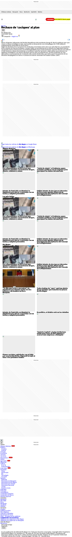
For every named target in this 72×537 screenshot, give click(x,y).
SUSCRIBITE (62, 19)
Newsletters (6, 458)
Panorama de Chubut (8, 484)
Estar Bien (5, 468)
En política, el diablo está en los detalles (53, 312)
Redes (2, 459)
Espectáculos (5, 466)
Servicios (3, 456)
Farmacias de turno (6, 515)
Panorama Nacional (7, 485)
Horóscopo (4, 472)
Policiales (3, 489)
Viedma (40, 12)
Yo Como (4, 477)
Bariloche (27, 12)
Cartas (3, 486)
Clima (3, 471)
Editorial (4, 479)
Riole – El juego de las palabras (10, 516)
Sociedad (3, 470)
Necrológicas (4, 512)
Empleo (2, 509)
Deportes (3, 462)
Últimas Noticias (7, 446)
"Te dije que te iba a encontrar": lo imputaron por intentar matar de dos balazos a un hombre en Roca (17, 289)
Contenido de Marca (7, 495)
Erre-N (3, 465)
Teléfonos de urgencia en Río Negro (12, 519)
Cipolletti (33, 12)
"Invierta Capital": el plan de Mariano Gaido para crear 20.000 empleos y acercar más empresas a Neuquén (51, 333)
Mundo (3, 26)
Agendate (5, 461)
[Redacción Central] (3, 29)
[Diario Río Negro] (36, 19)
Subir (3, 528)
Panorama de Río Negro (9, 482)
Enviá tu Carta (5, 488)
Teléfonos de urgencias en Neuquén (12, 520)
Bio (2, 474)
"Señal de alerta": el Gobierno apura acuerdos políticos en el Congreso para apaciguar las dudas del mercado (52, 169)
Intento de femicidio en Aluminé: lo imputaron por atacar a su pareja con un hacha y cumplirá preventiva (18, 192)
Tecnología (4, 475)
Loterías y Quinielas (6, 513)
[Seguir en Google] (2, 41)
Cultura (2, 464)
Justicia (3, 450)
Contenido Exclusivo (6, 493)
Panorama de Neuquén (8, 481)
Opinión (3, 478)
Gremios (4, 449)
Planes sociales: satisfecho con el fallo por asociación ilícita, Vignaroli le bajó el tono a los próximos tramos (19, 356)
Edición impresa (5, 496)
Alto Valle (3, 501)
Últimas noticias (6, 12)
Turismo (3, 455)
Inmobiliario (4, 492)
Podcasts (3, 491)
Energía (3, 452)
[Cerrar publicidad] (1, 440)
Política (2, 447)
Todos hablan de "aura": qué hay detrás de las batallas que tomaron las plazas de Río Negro (52, 289)
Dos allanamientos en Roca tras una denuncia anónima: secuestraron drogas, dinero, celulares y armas (19, 169)
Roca (21, 12)
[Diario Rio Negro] (8, 530)
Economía (3, 453)
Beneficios (3, 523)
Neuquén (15, 12)
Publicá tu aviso (5, 510)
